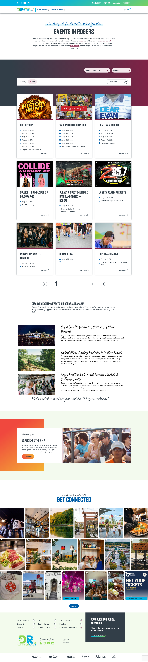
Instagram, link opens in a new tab (21, 3)
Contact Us (20, 624)
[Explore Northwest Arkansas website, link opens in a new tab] (85, 657)
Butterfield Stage (109, 335)
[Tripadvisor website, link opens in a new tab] (114, 657)
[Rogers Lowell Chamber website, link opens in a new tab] (37, 657)
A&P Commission (65, 620)
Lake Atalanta (74, 361)
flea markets (74, 46)
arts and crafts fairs (106, 41)
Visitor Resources (23, 620)
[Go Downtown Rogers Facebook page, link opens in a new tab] (54, 656)
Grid (33, 82)
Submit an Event (44, 628)
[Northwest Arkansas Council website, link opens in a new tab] (71, 657)
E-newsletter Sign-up (57, 10)
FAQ (39, 620)
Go (125, 81)
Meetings (62, 624)
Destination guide (42, 10)
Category (116, 70)
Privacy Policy (66, 639)
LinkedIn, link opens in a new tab (28, 3)
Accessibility (66, 642)
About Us (20, 628)
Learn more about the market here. (95, 390)
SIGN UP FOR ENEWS (98, 635)
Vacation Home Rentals (68, 628)
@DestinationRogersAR (74, 494)
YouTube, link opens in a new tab (24, 3)
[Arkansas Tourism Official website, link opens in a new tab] (100, 656)
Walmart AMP (66, 338)
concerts (81, 41)
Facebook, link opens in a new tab (17, 3)
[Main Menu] (129, 9)
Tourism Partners (44, 624)
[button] (45, 284)
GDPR (64, 641)
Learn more (28, 457)
